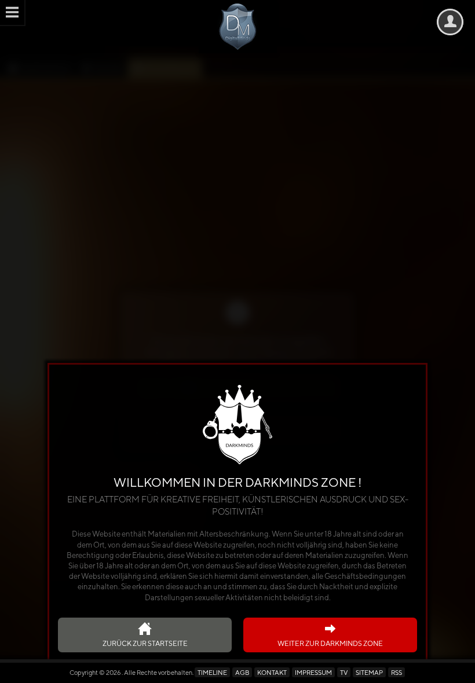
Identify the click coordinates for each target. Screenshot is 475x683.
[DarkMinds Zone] (238, 26)
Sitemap (369, 672)
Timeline (212, 672)
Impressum (313, 672)
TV (344, 672)
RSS (396, 672)
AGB (242, 672)
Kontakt (272, 672)
